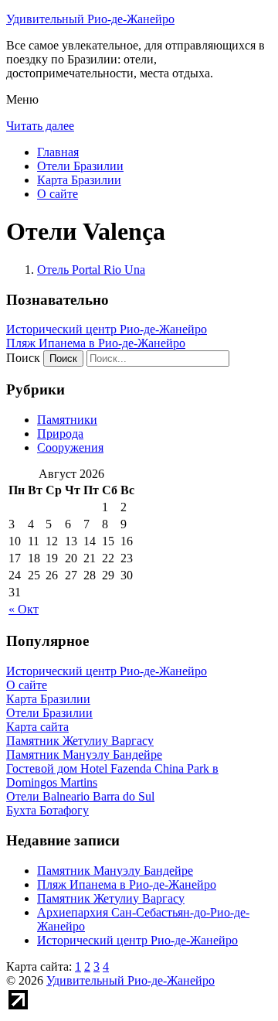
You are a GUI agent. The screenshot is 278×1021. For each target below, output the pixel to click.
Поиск (23, 357)
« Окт (23, 609)
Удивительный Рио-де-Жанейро (90, 19)
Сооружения (70, 447)
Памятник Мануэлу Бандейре (115, 870)
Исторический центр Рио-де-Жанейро (106, 329)
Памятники (67, 419)
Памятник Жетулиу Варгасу (111, 898)
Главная (58, 152)
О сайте (57, 193)
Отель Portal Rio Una (91, 269)
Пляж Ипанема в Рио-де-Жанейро (95, 343)
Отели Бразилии (80, 165)
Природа (60, 433)
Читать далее (40, 125)
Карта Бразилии (79, 179)
